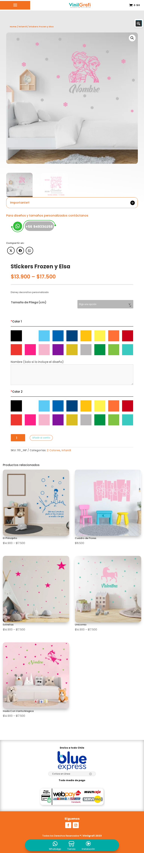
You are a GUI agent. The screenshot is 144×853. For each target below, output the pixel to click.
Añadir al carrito (41, 437)
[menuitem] (55, 845)
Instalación (88, 849)
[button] (132, 38)
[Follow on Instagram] (76, 825)
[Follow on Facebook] (68, 825)
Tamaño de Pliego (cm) (28, 302)
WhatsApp (55, 849)
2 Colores (53, 450)
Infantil (66, 450)
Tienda (71, 849)
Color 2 (16, 392)
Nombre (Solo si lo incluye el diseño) (37, 362)
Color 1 (16, 321)
